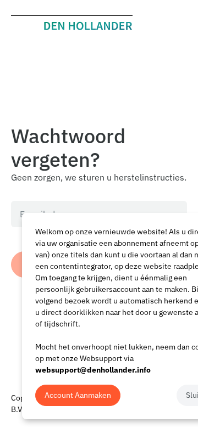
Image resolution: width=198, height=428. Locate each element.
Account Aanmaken (78, 395)
